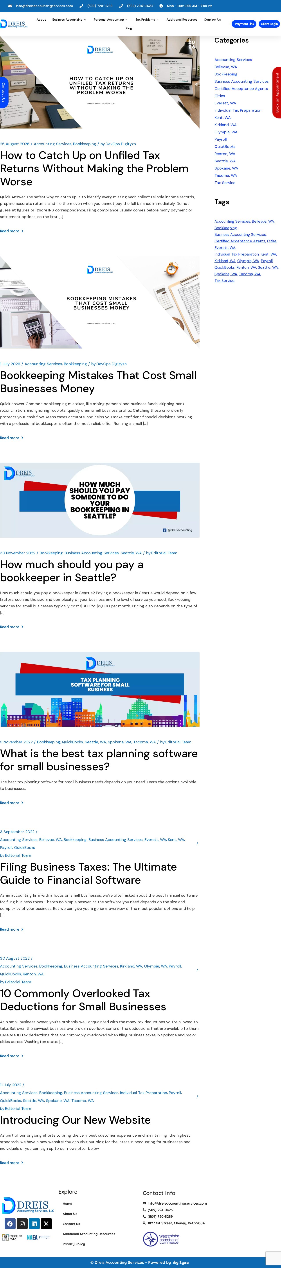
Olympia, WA (155, 966)
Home (67, 1204)
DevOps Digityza (118, 144)
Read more (9, 231)
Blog (129, 28)
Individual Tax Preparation (143, 1092)
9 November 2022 (16, 742)
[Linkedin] (34, 1223)
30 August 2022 (15, 958)
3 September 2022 (17, 831)
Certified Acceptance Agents (241, 88)
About (41, 19)
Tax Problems (145, 19)
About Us (70, 1214)
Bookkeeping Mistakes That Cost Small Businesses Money (98, 382)
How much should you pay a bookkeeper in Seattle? (72, 571)
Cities (219, 95)
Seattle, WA (131, 553)
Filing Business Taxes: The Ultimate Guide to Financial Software (88, 873)
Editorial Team (161, 553)
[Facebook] (10, 1223)
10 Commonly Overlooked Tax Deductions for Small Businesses (83, 1000)
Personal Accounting (109, 19)
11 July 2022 (10, 1084)
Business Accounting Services (92, 553)
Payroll (6, 847)
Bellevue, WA (50, 839)
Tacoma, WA (144, 742)
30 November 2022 (17, 553)
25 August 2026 (14, 144)
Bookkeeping (84, 144)
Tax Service (224, 182)
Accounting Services (52, 144)
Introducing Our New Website (75, 1120)
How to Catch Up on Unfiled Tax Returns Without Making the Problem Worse (94, 168)
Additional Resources (182, 19)
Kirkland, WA (131, 966)
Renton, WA (33, 974)
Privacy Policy (74, 1244)
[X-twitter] (46, 1223)
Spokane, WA (119, 742)
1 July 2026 (10, 364)
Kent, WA (176, 839)
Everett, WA (155, 839)
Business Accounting (67, 19)
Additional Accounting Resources (89, 1234)
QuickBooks (72, 742)
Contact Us (212, 19)
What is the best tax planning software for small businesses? (99, 760)
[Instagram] (22, 1223)
